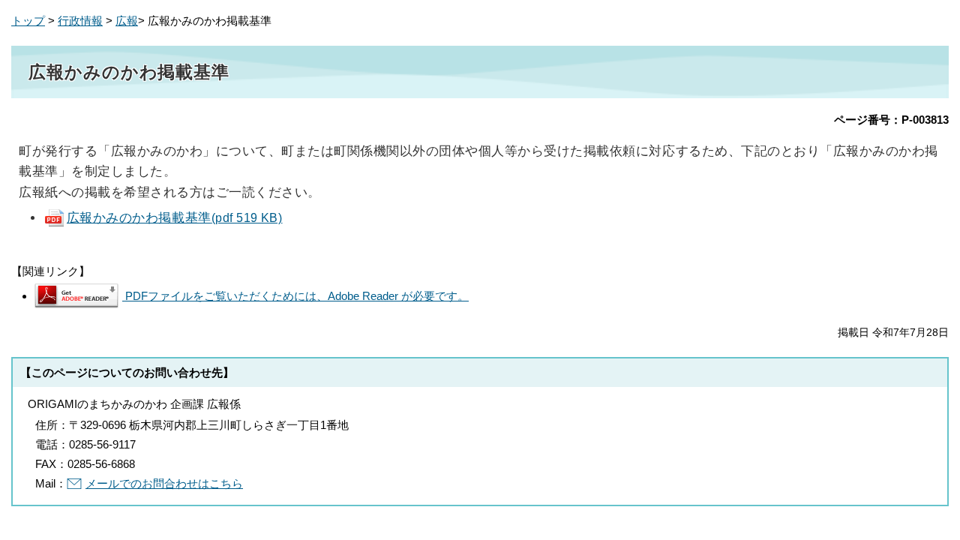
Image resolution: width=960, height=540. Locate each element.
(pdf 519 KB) (175, 217)
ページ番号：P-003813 (891, 119)
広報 (127, 20)
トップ (28, 20)
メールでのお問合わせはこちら (164, 483)
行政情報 (80, 20)
